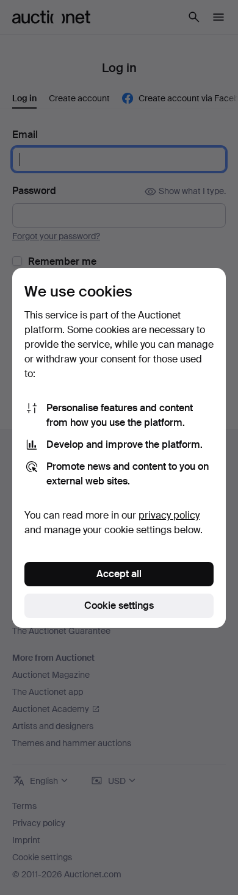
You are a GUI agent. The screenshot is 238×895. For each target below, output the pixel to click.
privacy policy (169, 515)
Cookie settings (119, 605)
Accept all (119, 573)
